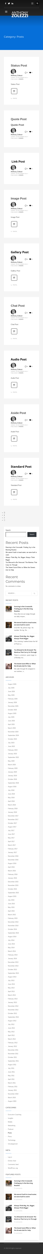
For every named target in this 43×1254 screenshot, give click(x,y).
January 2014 (12, 958)
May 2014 (11, 947)
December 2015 (13, 882)
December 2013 (13, 962)
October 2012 (12, 1013)
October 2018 (12, 779)
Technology (11, 1140)
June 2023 (11, 746)
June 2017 (11, 834)
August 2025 (12, 713)
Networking (11, 1125)
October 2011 (12, 1057)
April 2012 (11, 1035)
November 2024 (13, 732)
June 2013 (11, 984)
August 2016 (12, 863)
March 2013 (12, 995)
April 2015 (11, 911)
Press (10, 1136)
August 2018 (12, 786)
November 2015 (13, 885)
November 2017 (13, 819)
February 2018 (12, 808)
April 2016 (11, 867)
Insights (10, 1118)
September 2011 (13, 1061)
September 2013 (13, 973)
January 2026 (12, 702)
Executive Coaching (14, 1114)
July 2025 (11, 717)
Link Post (18, 161)
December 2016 (13, 856)
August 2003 (12, 1101)
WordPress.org (13, 1168)
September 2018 (13, 783)
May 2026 (11, 695)
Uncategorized (12, 1144)
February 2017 (12, 849)
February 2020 (12, 768)
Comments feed (13, 1164)
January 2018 (12, 812)
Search (8, 530)
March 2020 (12, 765)
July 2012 (11, 1024)
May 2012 (11, 1032)
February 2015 (12, 918)
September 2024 (13, 735)
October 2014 (12, 929)
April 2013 (11, 991)
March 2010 (12, 1097)
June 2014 (11, 944)
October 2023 (12, 739)
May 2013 (11, 988)
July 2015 (11, 900)
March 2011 (12, 1083)
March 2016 (12, 871)
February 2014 (12, 955)
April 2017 (11, 841)
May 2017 (11, 838)
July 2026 (11, 688)
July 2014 (11, 940)
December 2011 (13, 1050)
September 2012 (13, 1017)
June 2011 (11, 1072)
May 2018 (11, 797)
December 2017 (13, 816)
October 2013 (12, 969)
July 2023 (11, 743)
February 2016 (12, 874)
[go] (34, 593)
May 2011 (11, 1075)
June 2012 (11, 1028)
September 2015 (13, 893)
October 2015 (12, 889)
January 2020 (12, 772)
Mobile (10, 1122)
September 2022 (13, 757)
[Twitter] (9, 3)
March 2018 (12, 805)
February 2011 (12, 1086)
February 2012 (12, 1043)
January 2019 (12, 775)
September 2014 (13, 933)
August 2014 (12, 936)
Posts (21, 79)
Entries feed (12, 1161)
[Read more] (14, 94)
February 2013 (12, 999)
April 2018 (11, 801)
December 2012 (13, 1006)
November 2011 (13, 1054)
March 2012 (12, 1039)
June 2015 (11, 904)
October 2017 (12, 823)
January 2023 (12, 754)
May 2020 (11, 761)
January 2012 (12, 1046)
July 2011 (11, 1068)
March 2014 (12, 951)
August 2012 (12, 1021)
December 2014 (13, 922)
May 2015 (11, 907)
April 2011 (11, 1079)
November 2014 (13, 925)
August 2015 (12, 896)
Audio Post (19, 359)
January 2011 (12, 1090)
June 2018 (11, 794)
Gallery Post (20, 252)
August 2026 (12, 684)
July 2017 (11, 830)
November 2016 (13, 860)
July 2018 (11, 790)
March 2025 (12, 728)
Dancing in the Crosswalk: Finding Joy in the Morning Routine (23, 608)
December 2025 (13, 706)
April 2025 (11, 724)
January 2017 (12, 852)
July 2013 (11, 980)
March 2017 (12, 845)
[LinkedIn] (12, 3)
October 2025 (12, 710)
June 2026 (11, 691)
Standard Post (21, 466)
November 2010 (13, 1094)
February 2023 (12, 750)
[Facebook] (5, 3)
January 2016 (12, 878)
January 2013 (12, 1002)
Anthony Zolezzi (16, 75)
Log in (10, 1157)
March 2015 (12, 914)
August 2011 (12, 1064)
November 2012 (13, 1010)
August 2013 (12, 977)
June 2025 (11, 721)
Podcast (10, 1129)
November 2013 (13, 966)
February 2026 (12, 699)
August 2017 (12, 827)
